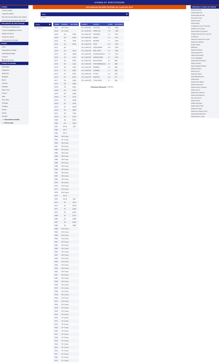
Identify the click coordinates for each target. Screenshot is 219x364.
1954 (56, 265)
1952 (56, 271)
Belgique (5, 77)
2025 (56, 34)
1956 (56, 258)
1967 (56, 222)
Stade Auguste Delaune (198, 66)
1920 (56, 357)
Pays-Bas (5, 100)
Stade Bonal (195, 79)
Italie (3, 96)
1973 (56, 202)
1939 (56, 295)
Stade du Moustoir (197, 84)
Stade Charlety (196, 63)
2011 (56, 80)
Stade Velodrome (196, 13)
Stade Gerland (195, 21)
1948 (56, 285)
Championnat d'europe (10, 40)
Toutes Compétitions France (12, 30)
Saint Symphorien (197, 53)
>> (10, 119)
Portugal (5, 103)
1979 (56, 182)
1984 (56, 166)
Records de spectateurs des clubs (14, 20)
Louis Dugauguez (196, 58)
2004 (56, 103)
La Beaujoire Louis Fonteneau (200, 26)
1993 (56, 140)
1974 (56, 199)
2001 (56, 113)
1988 (56, 156)
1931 (56, 321)
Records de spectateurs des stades (14, 17)
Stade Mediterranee (197, 76)
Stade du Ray (195, 100)
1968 (56, 219)
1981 (56, 176)
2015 (56, 67)
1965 (56, 229)
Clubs (42, 25)
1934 (56, 311)
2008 (56, 90)
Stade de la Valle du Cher (199, 111)
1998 (56, 123)
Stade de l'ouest (196, 108)
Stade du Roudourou (198, 95)
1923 (56, 347)
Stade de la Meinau (197, 42)
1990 (56, 149)
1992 (56, 143)
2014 (56, 70)
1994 (56, 136)
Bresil (4, 80)
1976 (56, 192)
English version (8, 60)
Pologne (5, 106)
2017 (56, 60)
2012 (56, 77)
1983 (56, 169)
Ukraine (4, 116)
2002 (56, 110)
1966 (56, 225)
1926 (56, 337)
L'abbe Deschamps (197, 55)
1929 (56, 328)
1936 (56, 304)
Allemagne (5, 67)
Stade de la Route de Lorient (200, 39)
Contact (5, 57)
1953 (56, 268)
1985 (56, 163)
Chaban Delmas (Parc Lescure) (201, 34)
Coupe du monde (8, 37)
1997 (56, 126)
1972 (56, 206)
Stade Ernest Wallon (197, 82)
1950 (56, 278)
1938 (56, 298)
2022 (56, 44)
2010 (56, 84)
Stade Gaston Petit (197, 106)
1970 (56, 212)
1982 (56, 173)
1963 (56, 235)
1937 (56, 301)
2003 (56, 107)
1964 (56, 232)
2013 (56, 74)
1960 (56, 245)
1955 (56, 262)
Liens (4, 47)
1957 (56, 255)
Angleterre (5, 70)
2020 (56, 51)
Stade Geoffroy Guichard (199, 31)
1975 (56, 196)
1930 (56, 324)
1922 (56, 351)
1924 (56, 344)
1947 (56, 288)
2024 (56, 37)
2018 (56, 57)
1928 (56, 331)
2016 (56, 64)
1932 (56, 318)
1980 (56, 179)
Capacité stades (7, 14)
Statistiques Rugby (8, 53)
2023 (56, 41)
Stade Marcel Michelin (198, 114)
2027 (56, 28)
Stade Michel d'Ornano (198, 60)
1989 (56, 153)
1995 (56, 133)
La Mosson (194, 37)
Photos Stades (7, 10)
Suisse (4, 113)
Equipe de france (8, 33)
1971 (56, 209)
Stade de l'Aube (196, 68)
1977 (56, 189)
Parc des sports (196, 98)
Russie (4, 110)
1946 (56, 291)
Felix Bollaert (195, 23)
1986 (56, 159)
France (4, 93)
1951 (56, 275)
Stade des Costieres (197, 92)
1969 (56, 215)
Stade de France (196, 10)
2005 (56, 100)
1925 (56, 341)
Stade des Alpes (196, 74)
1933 (56, 314)
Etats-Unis (5, 90)
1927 (56, 334)
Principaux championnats (11, 27)
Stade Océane (195, 45)
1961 (56, 242)
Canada (4, 83)
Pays (85, 14)
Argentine (5, 73)
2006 (56, 97)
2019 (56, 54)
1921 (56, 354)
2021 (56, 47)
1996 (56, 130)
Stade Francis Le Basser (199, 87)
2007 (56, 93)
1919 (56, 360)
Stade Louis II (195, 90)
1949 (56, 281)
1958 (56, 252)
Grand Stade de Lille (197, 15)
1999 (56, 120)
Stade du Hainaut (196, 50)
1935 (56, 308)
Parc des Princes (196, 18)
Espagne (5, 86)
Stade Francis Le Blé (197, 116)
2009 (56, 87)
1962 (56, 238)
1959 (56, 248)
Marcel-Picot (195, 71)
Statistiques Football (9, 50)
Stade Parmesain (196, 103)
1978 (56, 186)
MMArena (194, 47)
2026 (56, 31)
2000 (56, 117)
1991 (56, 146)
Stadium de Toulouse (198, 29)
